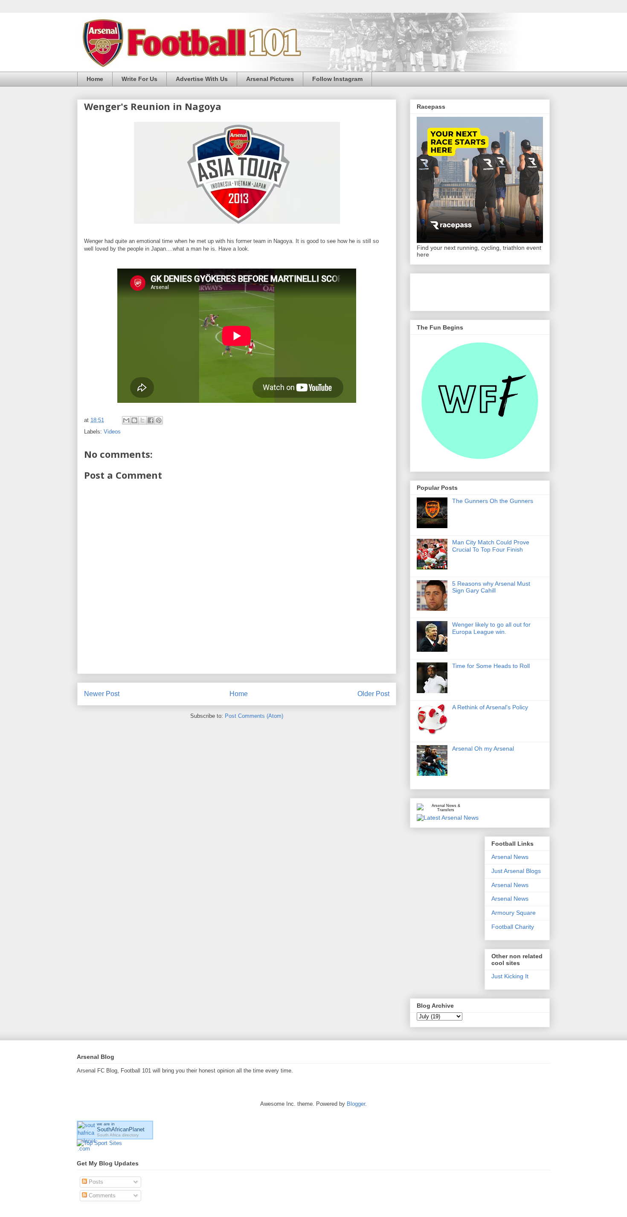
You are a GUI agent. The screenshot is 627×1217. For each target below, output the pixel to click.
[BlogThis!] (134, 420)
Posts (95, 1182)
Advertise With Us (202, 78)
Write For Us (139, 78)
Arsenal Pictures (270, 78)
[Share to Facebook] (150, 420)
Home (95, 78)
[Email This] (126, 420)
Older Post (373, 693)
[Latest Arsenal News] (448, 817)
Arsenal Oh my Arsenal (483, 748)
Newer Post (101, 693)
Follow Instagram (337, 78)
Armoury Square (513, 912)
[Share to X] (142, 420)
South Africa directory (118, 1135)
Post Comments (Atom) (254, 716)
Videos (112, 431)
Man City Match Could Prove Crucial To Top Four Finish (490, 546)
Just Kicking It (509, 976)
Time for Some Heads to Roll (491, 665)
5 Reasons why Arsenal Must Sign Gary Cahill (491, 587)
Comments (101, 1195)
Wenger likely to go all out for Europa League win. (491, 628)
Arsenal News (509, 856)
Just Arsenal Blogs (516, 870)
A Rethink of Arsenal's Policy (490, 707)
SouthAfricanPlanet (121, 1129)
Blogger (356, 1104)
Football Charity (512, 926)
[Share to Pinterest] (158, 420)
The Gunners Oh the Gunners (492, 500)
